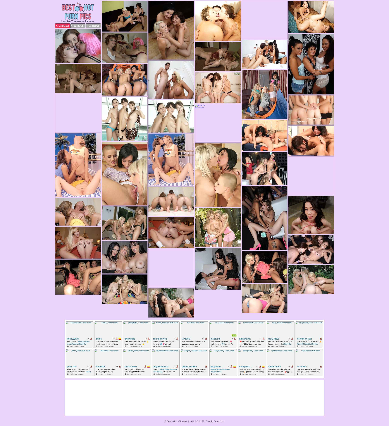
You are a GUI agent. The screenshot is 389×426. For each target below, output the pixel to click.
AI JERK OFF (78, 26)
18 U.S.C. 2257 (196, 421)
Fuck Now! (93, 26)
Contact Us (219, 421)
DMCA (209, 421)
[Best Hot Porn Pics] (78, 11)
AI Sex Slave (62, 26)
